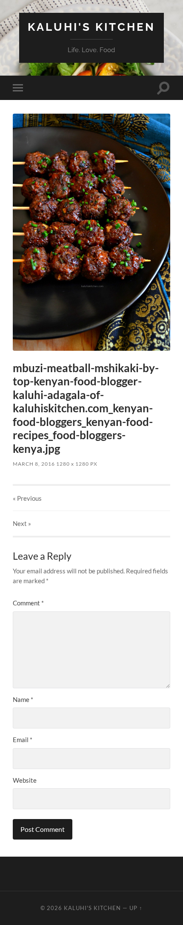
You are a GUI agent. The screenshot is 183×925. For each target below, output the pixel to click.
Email (22, 739)
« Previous (27, 498)
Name (23, 699)
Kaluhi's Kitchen (91, 26)
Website (25, 780)
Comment (28, 603)
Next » (22, 523)
